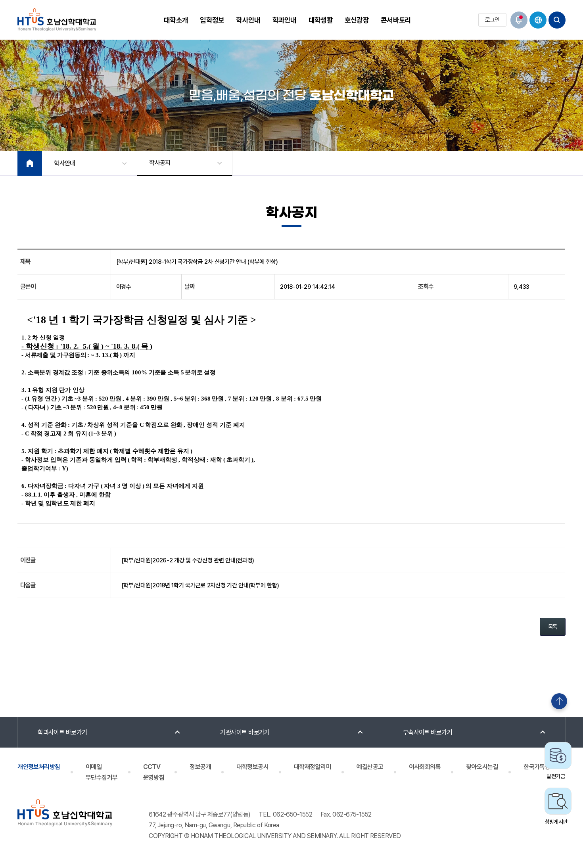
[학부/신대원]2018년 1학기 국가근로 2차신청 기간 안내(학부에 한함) (200, 585)
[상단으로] (559, 701)
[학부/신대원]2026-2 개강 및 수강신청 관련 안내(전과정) (188, 560)
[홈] (29, 163)
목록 (552, 626)
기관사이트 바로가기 (245, 732)
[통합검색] (557, 20)
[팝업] (518, 20)
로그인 (492, 19)
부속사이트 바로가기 (428, 732)
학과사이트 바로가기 (62, 732)
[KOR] (538, 20)
